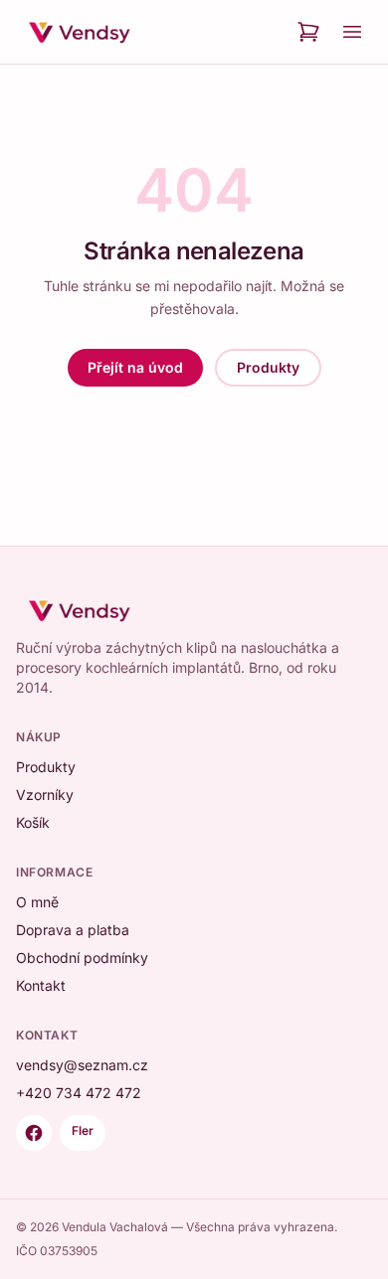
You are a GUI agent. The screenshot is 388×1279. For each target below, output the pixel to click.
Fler (83, 1130)
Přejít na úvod (135, 367)
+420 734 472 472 (78, 1092)
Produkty (268, 367)
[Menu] (352, 32)
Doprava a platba (72, 929)
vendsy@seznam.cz (82, 1064)
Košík (33, 822)
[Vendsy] (79, 32)
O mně (37, 901)
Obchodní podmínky (82, 957)
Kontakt (41, 985)
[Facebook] (34, 1133)
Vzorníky (45, 794)
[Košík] (308, 32)
